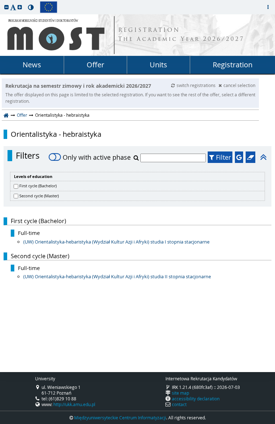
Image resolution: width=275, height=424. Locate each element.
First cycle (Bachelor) (38, 185)
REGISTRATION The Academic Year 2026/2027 (181, 35)
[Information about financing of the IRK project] (48, 7)
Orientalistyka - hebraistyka (56, 134)
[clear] (250, 157)
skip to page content (2, 2)
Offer (95, 64)
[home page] (6, 115)
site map (180, 393)
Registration (232, 64)
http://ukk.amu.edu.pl (74, 404)
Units (158, 64)
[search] (137, 158)
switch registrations (197, 85)
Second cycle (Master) (39, 195)
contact (179, 404)
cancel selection (239, 85)
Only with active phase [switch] (97, 157)
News (32, 64)
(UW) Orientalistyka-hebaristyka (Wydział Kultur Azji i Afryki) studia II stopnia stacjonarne (117, 276)
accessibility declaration (195, 398)
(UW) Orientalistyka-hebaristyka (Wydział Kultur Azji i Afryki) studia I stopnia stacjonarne (116, 241)
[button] (6, 7)
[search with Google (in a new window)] (239, 157)
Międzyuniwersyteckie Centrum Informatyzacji (120, 417)
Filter (222, 157)
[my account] (268, 7)
